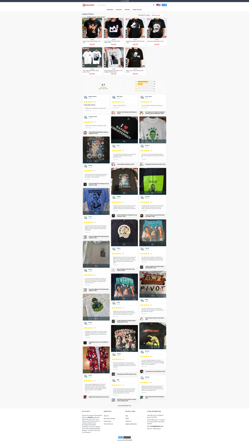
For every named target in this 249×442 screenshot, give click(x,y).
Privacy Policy (107, 421)
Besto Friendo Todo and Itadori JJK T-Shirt (92, 41)
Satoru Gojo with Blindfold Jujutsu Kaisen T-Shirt (91, 71)
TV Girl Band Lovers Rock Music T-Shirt (155, 371)
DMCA (127, 418)
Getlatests (90, 417)
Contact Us (128, 421)
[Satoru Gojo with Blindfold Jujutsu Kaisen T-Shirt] (92, 57)
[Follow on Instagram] (122, 1)
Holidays (119, 10)
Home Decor (137, 10)
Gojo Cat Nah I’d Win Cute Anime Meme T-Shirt (112, 41)
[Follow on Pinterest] (126, 1)
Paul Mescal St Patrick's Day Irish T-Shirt (155, 164)
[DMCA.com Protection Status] (124, 437)
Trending (110, 10)
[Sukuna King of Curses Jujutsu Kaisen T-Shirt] (135, 57)
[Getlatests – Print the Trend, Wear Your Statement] (88, 5)
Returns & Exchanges (109, 418)
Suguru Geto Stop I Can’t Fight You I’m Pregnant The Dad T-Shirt (113, 71)
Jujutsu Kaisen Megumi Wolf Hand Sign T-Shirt (135, 41)
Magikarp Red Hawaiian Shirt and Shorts (99, 396)
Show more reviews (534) (124, 405)
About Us (106, 416)
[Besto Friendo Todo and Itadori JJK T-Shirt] (92, 28)
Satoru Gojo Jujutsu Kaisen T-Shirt (156, 41)
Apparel (127, 10)
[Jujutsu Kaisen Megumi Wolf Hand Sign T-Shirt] (135, 28)
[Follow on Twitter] (123, 1)
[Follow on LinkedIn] (128, 1)
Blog (126, 416)
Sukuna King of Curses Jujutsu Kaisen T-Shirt (134, 71)
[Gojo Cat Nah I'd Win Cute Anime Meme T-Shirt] (114, 28)
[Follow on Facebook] (120, 1)
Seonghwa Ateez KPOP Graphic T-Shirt (126, 374)
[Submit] (153, 5)
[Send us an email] (125, 1)
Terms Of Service (108, 424)
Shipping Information (131, 424)
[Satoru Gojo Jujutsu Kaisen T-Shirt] (157, 28)
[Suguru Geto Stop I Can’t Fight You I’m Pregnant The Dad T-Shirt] (114, 57)
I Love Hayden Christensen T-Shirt (125, 164)
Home (83, 17)
